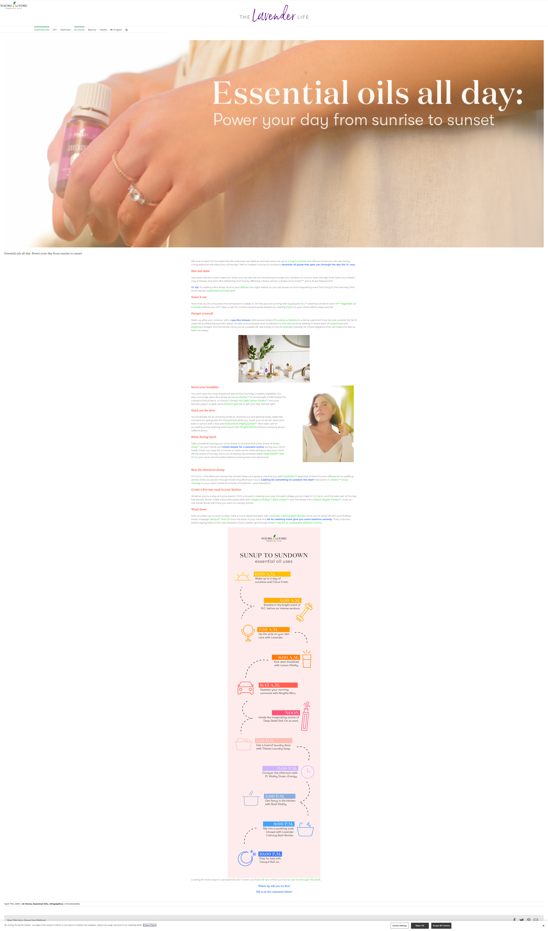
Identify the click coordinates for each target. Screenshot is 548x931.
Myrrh (289, 307)
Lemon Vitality (238, 397)
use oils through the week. (306, 879)
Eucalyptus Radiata (286, 320)
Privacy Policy (149, 925)
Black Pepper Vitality (327, 499)
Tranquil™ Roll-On (219, 519)
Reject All (420, 926)
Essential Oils (40, 903)
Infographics (56, 903)
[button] (127, 29)
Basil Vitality (279, 499)
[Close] (543, 926)
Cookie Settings (399, 926)
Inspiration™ (290, 476)
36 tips (265, 879)
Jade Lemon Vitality (254, 400)
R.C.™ (304, 303)
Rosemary (197, 327)
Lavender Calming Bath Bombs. (287, 516)
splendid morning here (221, 290)
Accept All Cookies (441, 926)
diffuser (244, 287)
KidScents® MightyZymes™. (241, 423)
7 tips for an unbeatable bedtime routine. (298, 522)
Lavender (287, 327)
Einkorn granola (233, 404)
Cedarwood (336, 323)
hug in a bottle (298, 261)
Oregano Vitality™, (261, 499)
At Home (27, 903)
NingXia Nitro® (248, 427)
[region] (274, 926)
